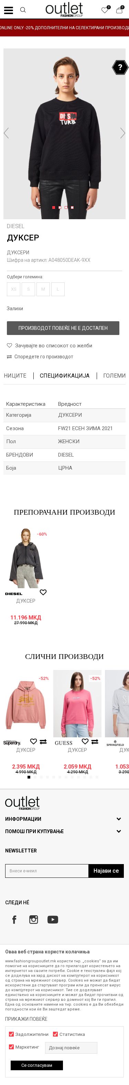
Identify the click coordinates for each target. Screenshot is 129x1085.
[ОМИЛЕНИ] (108, 12)
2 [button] (61, 208)
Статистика (72, 1034)
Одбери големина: (25, 277)
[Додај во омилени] (43, 592)
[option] (64, 27)
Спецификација (64, 375)
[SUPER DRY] (12, 743)
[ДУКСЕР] (25, 557)
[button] (22, 10)
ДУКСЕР (25, 601)
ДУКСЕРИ (18, 252)
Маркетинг (27, 1047)
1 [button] (55, 208)
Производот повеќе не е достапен (63, 328)
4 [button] (73, 208)
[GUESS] (63, 743)
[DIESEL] (13, 594)
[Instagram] (33, 919)
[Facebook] (14, 919)
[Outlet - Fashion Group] (65, 9)
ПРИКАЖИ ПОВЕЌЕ (26, 1019)
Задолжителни (32, 1034)
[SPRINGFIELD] (115, 743)
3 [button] (67, 208)
